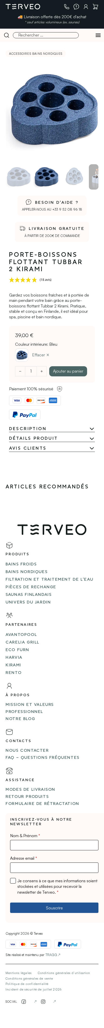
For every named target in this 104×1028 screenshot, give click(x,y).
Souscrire (54, 907)
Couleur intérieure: (36, 344)
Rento (13, 673)
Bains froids (21, 564)
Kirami (13, 665)
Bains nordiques (26, 572)
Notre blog (20, 719)
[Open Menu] (98, 35)
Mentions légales (19, 973)
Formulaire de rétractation (42, 804)
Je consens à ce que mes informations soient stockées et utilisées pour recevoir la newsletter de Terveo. (57, 886)
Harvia (14, 657)
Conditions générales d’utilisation (64, 973)
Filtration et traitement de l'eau (49, 579)
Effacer (38, 354)
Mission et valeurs (30, 705)
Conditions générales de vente (29, 978)
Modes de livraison (30, 790)
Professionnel (24, 712)
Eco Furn (17, 650)
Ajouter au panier (68, 371)
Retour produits (27, 797)
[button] (52, 429)
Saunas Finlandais (28, 595)
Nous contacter (27, 750)
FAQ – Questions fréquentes (43, 758)
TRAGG (51, 955)
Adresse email (23, 858)
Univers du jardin (28, 602)
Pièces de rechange (31, 587)
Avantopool (21, 635)
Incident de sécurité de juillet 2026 (34, 989)
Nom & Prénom (25, 835)
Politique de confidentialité (27, 984)
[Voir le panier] (95, 7)
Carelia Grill (22, 642)
